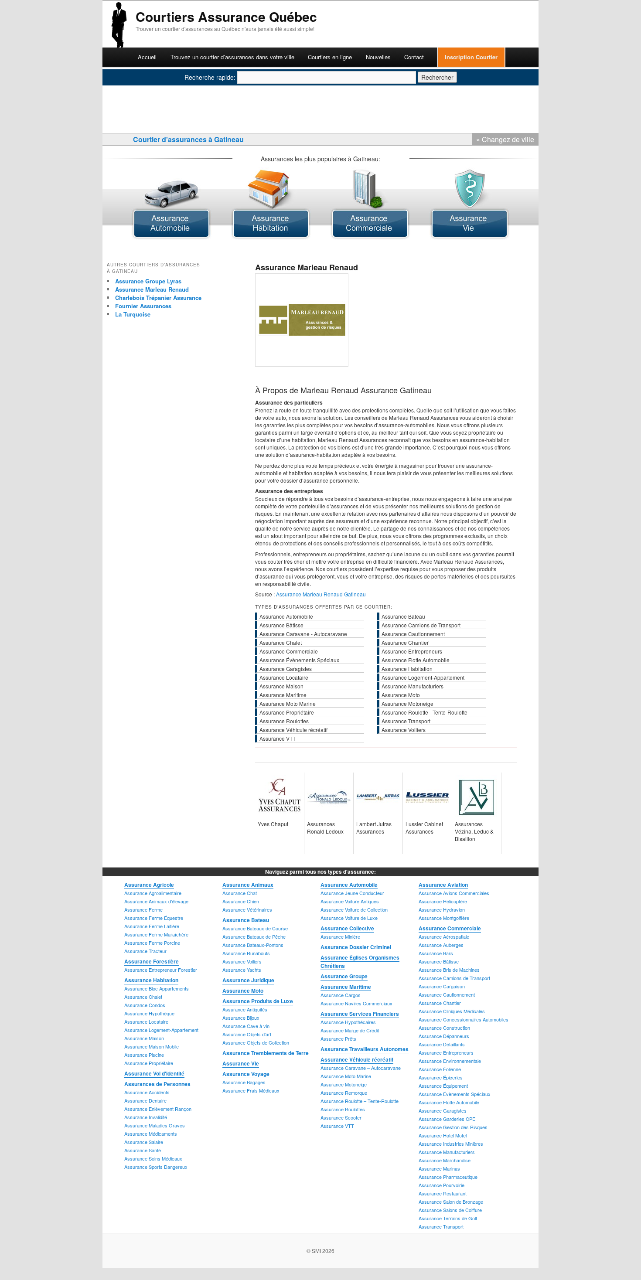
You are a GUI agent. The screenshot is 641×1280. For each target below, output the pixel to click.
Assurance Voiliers (242, 961)
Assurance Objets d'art (246, 1034)
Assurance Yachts (241, 969)
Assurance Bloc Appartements (156, 988)
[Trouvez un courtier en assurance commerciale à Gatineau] (370, 237)
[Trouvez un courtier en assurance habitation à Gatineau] (271, 237)
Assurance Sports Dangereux (156, 1166)
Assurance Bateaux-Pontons (252, 944)
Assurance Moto (242, 990)
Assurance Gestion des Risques (453, 1126)
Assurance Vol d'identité (154, 1073)
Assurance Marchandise (445, 1160)
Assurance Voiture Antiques (349, 901)
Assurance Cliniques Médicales (452, 1011)
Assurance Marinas (439, 1168)
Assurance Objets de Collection (255, 1042)
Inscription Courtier (471, 57)
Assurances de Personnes (157, 1084)
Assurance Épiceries (441, 1077)
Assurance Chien (240, 901)
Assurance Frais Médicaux (251, 1090)
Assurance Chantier (440, 1002)
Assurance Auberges (441, 944)
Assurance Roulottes (342, 1109)
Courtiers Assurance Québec (226, 16)
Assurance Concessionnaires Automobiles (463, 1019)
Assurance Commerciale (450, 928)
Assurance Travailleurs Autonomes (364, 1049)
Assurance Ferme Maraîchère (156, 934)
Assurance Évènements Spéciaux (455, 1093)
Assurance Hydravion (442, 909)
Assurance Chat (239, 892)
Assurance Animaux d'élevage (156, 901)
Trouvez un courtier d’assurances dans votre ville (232, 57)
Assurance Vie (240, 1063)
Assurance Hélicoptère (443, 901)
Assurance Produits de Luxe (257, 1001)
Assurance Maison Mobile (151, 1046)
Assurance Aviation (443, 885)
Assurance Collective (347, 928)
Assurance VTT (337, 1125)
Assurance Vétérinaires (247, 909)
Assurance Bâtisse (439, 961)
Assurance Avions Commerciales (454, 892)
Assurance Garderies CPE (447, 1118)
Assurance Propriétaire (148, 1062)
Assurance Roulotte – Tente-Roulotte (359, 1100)
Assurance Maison (144, 1038)
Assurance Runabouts (246, 953)
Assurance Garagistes (443, 1110)
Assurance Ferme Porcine (152, 942)
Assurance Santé (142, 1150)
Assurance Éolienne (440, 1069)
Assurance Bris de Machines (449, 969)
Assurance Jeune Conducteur (352, 892)
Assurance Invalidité (145, 1116)
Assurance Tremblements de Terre (265, 1053)
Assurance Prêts (338, 1038)
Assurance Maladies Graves (154, 1125)
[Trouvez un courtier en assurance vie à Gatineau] (470, 237)
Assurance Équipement (443, 1085)
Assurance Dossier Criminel (355, 947)
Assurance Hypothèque (149, 1013)
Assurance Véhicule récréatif (356, 1059)
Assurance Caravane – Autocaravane (360, 1067)
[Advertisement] (291, 42)
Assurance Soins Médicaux (153, 1158)
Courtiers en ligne (330, 57)
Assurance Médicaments (150, 1133)
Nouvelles (378, 57)
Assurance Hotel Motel (443, 1135)
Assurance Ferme (143, 909)
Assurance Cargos (340, 994)
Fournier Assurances (143, 306)
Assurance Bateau (245, 920)
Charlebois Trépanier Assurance (158, 297)
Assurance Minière (340, 936)
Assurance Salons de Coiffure (450, 1209)
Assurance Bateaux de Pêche (254, 936)
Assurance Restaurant (443, 1193)
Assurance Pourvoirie (441, 1184)
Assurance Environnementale (450, 1060)
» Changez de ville (505, 139)
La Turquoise (132, 314)
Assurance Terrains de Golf (448, 1218)
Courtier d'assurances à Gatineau (188, 139)
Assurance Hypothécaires (348, 1021)
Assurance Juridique (248, 980)
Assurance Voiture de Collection (354, 909)
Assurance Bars (436, 953)
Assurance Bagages (244, 1082)
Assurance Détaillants (442, 1044)
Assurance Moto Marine (345, 1075)
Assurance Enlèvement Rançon (157, 1108)
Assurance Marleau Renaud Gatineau (321, 594)
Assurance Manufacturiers (447, 1151)
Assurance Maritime (345, 987)
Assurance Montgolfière (444, 917)
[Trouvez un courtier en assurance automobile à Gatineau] (171, 237)
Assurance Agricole (149, 885)
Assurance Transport (441, 1226)
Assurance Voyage (245, 1074)
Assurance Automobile (349, 885)
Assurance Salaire (143, 1141)
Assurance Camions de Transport (454, 977)
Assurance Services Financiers (359, 1014)
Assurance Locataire (146, 1021)
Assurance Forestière (151, 961)
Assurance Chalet (143, 996)
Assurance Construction (444, 1027)
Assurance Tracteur (145, 950)
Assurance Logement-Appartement (161, 1029)
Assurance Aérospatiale (444, 936)
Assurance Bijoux (240, 1017)
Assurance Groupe (344, 976)
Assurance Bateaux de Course (255, 928)
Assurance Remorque (343, 1092)
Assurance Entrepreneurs (446, 1052)
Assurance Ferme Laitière (151, 926)
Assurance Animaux (247, 885)
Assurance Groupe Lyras (148, 281)
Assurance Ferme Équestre (153, 917)
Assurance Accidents (147, 1092)
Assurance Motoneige (343, 1084)
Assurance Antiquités (244, 1009)
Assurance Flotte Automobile (449, 1102)
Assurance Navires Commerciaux (356, 1003)
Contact (414, 57)
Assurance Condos (144, 1004)
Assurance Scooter (340, 1117)
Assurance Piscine (144, 1054)
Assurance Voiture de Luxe (349, 917)
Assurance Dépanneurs (444, 1035)
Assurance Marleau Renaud (152, 289)
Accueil (147, 57)
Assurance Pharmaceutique (448, 1176)
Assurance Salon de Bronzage (451, 1201)
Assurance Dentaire (145, 1100)
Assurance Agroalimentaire (152, 892)
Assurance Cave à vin (245, 1025)
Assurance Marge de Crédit (349, 1030)
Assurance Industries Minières (451, 1143)
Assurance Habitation (151, 980)
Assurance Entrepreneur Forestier (160, 969)
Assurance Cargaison (442, 986)
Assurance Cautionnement (447, 994)
